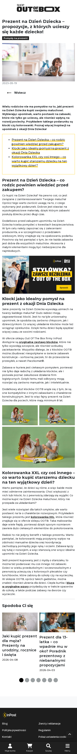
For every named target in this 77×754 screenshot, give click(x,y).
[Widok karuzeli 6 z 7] (50, 680)
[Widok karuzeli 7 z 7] (56, 680)
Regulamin (44, 730)
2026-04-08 (10, 659)
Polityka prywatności (14, 730)
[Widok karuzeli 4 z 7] (38, 680)
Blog (5, 723)
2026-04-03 (47, 670)
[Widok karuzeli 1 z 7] (21, 680)
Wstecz (20, 92)
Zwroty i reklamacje (49, 723)
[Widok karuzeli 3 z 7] (33, 680)
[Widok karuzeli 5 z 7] (44, 680)
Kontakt (7, 737)
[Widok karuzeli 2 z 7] (27, 680)
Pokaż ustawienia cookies (53, 737)
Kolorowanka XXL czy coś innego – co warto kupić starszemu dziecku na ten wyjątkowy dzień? (39, 161)
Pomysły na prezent (16, 38)
